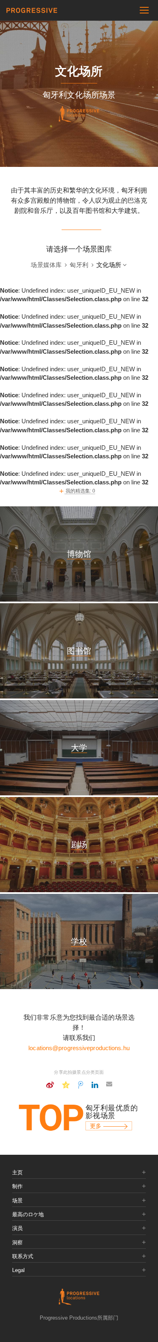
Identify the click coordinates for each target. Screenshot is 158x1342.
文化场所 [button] (109, 264)
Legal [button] (18, 1270)
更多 (97, 1126)
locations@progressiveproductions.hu (79, 1047)
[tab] (79, 1173)
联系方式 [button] (22, 1256)
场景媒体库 (47, 264)
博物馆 (79, 553)
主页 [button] (17, 1173)
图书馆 (79, 650)
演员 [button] (17, 1228)
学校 (79, 941)
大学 (79, 747)
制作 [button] (17, 1186)
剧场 (79, 844)
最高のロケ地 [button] (28, 1214)
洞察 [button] (17, 1243)
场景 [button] (17, 1201)
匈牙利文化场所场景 (79, 94)
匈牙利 (80, 264)
